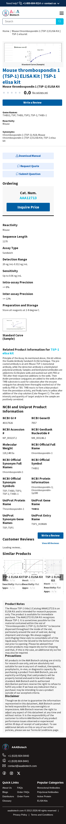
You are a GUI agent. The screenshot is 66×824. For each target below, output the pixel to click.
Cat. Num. (28, 195)
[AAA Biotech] (10, 15)
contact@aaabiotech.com (22, 766)
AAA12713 (48, 608)
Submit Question (30, 174)
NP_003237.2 (10, 438)
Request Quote (29, 166)
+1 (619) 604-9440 (18, 756)
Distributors (8, 796)
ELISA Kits (42, 800)
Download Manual (29, 156)
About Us (7, 787)
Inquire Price (28, 207)
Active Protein (44, 796)
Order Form (23, 796)
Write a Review (32, 102)
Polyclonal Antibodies (47, 792)
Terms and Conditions (42, 814)
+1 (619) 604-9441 (18, 761)
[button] (33, 58)
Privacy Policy (20, 814)
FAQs (20, 787)
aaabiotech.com (16, 810)
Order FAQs (23, 792)
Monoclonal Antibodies (48, 787)
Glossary (6, 800)
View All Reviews (50, 543)
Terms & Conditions (41, 730)
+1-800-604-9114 (32, 3)
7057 (34, 422)
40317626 (8, 422)
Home (6, 31)
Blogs (5, 792)
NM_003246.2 (38, 438)
